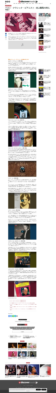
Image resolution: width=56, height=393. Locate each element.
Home (14, 3)
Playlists (36, 3)
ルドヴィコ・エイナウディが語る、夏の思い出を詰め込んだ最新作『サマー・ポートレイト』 (47, 70)
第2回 (20, 39)
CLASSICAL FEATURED (13, 328)
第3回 (22, 39)
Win (39, 387)
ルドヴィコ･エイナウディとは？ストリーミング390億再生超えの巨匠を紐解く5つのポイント (47, 29)
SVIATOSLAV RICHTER (22, 329)
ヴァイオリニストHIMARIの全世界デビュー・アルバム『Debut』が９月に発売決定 (47, 47)
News (16, 3)
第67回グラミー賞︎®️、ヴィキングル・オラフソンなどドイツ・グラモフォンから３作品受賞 (47, 76)
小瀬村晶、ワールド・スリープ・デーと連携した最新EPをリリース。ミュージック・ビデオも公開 (47, 23)
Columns (27, 3)
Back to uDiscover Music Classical (44, 17)
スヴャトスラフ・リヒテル (13, 269)
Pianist (28, 328)
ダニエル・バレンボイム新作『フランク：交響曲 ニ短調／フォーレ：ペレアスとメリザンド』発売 (47, 88)
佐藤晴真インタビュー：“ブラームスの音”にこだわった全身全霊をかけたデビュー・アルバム (47, 35)
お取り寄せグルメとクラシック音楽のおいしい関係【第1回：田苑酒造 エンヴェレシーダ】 (47, 41)
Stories (23, 387)
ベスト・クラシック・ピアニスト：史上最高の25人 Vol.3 (18, 301)
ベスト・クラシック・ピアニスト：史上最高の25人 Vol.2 (18, 300)
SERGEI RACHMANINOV (16, 329)
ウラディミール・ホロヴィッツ (14, 241)
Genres (33, 3)
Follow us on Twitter (42, 20)
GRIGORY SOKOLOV (19, 328)
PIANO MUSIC (32, 328)
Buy (41, 3)
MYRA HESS (25, 328)
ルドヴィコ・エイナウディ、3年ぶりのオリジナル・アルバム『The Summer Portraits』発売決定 (47, 94)
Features (23, 3)
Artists (30, 3)
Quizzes (40, 3)
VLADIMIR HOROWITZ (29, 329)
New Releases (19, 3)
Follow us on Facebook (42, 18)
